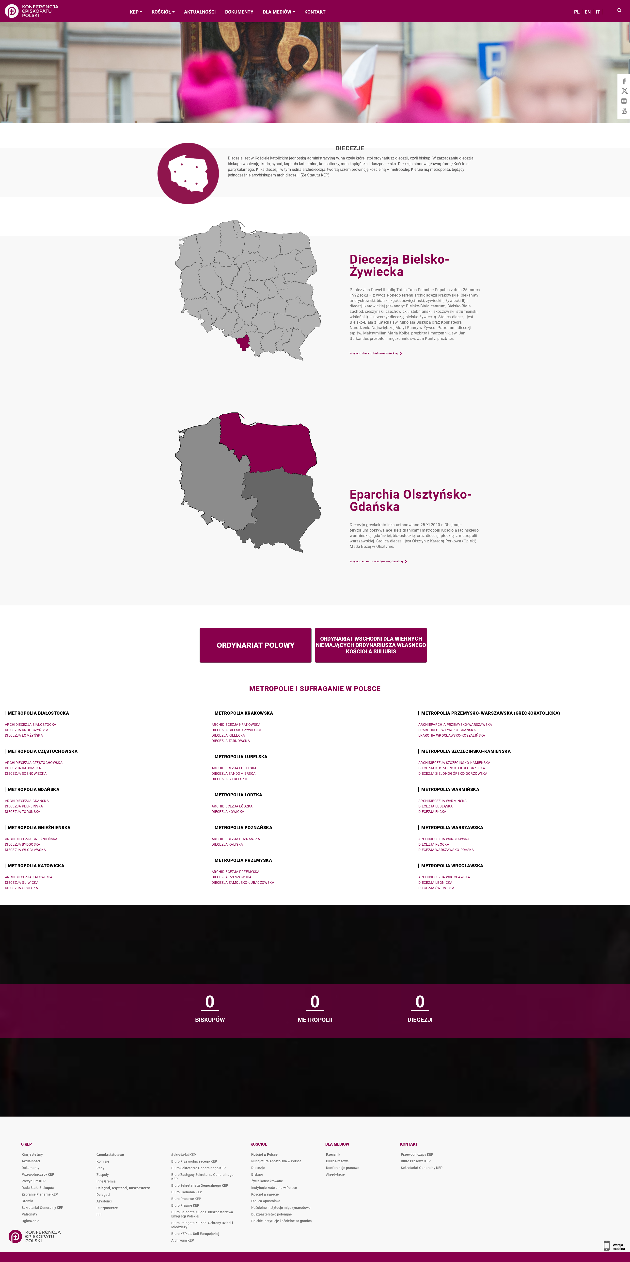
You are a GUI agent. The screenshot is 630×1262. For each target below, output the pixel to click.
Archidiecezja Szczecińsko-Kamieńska (454, 763)
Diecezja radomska (23, 768)
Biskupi (257, 1174)
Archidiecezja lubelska (234, 768)
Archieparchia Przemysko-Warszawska (455, 724)
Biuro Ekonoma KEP (186, 1192)
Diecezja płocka (433, 844)
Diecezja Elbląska (435, 806)
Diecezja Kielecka (228, 735)
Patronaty (29, 1214)
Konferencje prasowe (342, 1168)
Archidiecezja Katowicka (28, 877)
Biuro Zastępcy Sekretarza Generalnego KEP (202, 1177)
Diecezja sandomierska (233, 773)
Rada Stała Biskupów (38, 1188)
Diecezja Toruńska (22, 812)
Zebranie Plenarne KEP (40, 1194)
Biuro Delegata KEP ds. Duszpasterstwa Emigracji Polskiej (202, 1214)
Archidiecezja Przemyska (236, 872)
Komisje (102, 1161)
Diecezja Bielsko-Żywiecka (236, 730)
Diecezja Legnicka (435, 882)
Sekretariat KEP (183, 1155)
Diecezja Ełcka (432, 812)
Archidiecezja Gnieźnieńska (31, 839)
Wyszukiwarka (619, 10)
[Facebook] (624, 81)
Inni (99, 1214)
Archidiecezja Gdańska (27, 801)
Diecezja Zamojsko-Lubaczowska (243, 882)
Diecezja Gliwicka (22, 882)
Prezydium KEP (34, 1181)
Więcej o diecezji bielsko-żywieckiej (374, 353)
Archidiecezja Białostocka (30, 724)
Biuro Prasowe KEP (186, 1199)
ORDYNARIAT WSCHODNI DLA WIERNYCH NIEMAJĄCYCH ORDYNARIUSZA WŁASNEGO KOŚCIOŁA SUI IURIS (371, 645)
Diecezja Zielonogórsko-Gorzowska (452, 773)
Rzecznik (333, 1154)
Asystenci (104, 1201)
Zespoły (102, 1175)
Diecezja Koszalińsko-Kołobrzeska (451, 768)
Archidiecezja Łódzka (232, 806)
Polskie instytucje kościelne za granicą (281, 1221)
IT (598, 12)
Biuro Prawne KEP (185, 1205)
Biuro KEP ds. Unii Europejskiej (195, 1234)
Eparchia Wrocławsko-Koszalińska (451, 735)
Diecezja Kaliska (227, 844)
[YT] (624, 110)
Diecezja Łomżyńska (24, 735)
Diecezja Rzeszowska (231, 877)
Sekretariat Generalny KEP (42, 1208)
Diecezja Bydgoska (22, 844)
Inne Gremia (106, 1181)
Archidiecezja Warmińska (442, 801)
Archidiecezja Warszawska (444, 839)
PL (577, 12)
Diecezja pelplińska (24, 806)
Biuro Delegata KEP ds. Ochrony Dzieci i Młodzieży (202, 1225)
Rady (100, 1168)
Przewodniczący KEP (38, 1174)
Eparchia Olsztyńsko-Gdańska (447, 730)
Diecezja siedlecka (229, 779)
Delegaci (103, 1195)
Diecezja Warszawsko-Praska (446, 850)
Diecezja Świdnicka (436, 888)
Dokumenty (30, 1168)
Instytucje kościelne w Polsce (274, 1188)
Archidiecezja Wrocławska (444, 877)
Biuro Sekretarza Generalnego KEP (198, 1168)
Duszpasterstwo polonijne (271, 1214)
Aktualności (31, 1161)
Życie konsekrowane (267, 1181)
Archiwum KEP (182, 1240)
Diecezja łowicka (228, 812)
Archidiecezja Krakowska (236, 724)
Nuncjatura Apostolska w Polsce (276, 1161)
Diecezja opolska (21, 888)
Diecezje (350, 161)
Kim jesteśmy (32, 1154)
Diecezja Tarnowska (231, 741)
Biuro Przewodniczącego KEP (194, 1161)
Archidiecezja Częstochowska (34, 763)
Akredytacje (335, 1174)
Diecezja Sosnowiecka (26, 773)
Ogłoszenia (30, 1221)
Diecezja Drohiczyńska (26, 730)
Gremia (27, 1201)
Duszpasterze (107, 1208)
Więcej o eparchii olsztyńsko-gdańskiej (376, 561)
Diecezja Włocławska (25, 850)
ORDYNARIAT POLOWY (256, 645)
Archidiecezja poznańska (236, 839)
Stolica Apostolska (265, 1201)
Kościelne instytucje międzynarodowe (281, 1208)
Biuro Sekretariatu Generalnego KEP (199, 1185)
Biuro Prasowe (337, 1161)
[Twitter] (624, 91)
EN (588, 12)
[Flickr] (624, 101)
